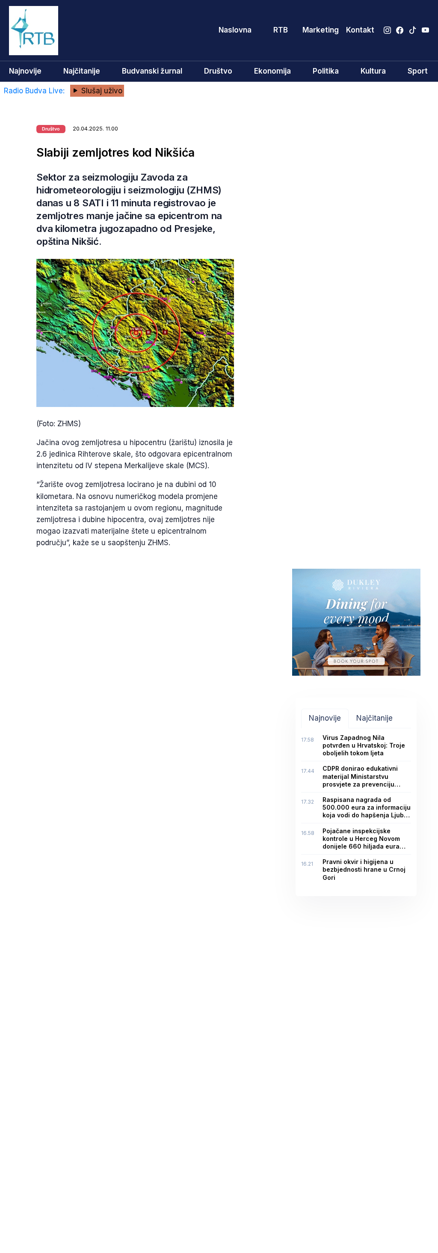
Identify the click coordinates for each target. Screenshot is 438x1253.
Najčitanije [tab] (374, 718)
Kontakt (360, 30)
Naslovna (235, 30)
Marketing (320, 30)
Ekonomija (272, 71)
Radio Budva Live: (35, 90)
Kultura (373, 71)
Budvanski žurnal (152, 71)
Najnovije (25, 71)
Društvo (218, 71)
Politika (326, 71)
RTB (280, 30)
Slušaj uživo (100, 90)
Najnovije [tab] (325, 718)
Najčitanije (81, 71)
